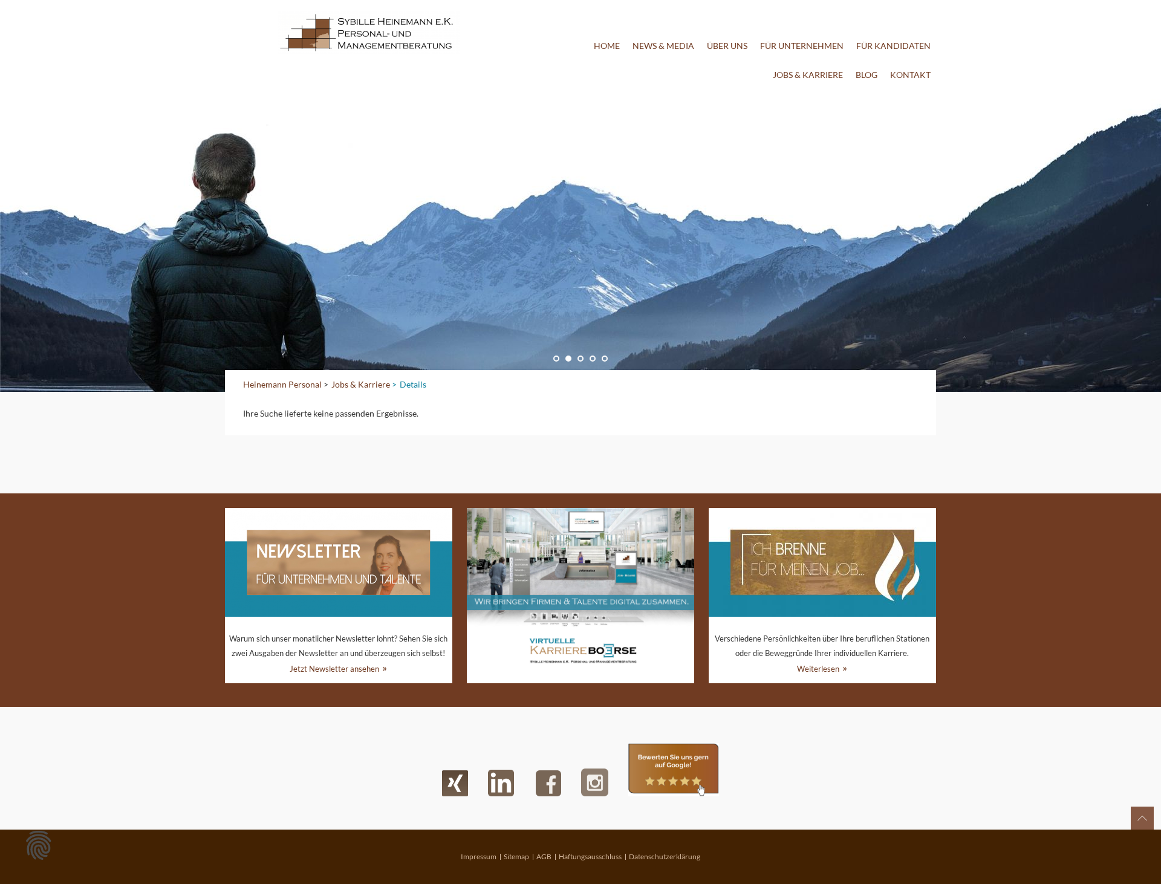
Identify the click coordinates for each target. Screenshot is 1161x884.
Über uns (727, 46)
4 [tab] (593, 359)
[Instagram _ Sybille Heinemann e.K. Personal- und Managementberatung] (594, 782)
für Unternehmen (802, 46)
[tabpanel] (580, 240)
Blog (866, 75)
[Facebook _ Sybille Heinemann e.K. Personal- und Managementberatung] (548, 783)
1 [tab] (556, 359)
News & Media (663, 46)
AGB (543, 856)
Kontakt (910, 75)
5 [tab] (605, 359)
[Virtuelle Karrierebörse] (580, 595)
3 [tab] (580, 359)
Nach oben (1142, 818)
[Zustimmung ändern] (38, 845)
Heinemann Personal (282, 384)
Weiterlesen (818, 669)
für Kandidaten (893, 46)
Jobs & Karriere (808, 75)
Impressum (478, 856)
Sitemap (516, 856)
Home (607, 46)
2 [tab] (568, 359)
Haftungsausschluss (590, 856)
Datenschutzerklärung (664, 856)
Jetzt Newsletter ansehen (334, 669)
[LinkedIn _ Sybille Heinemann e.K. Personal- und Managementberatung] (501, 783)
